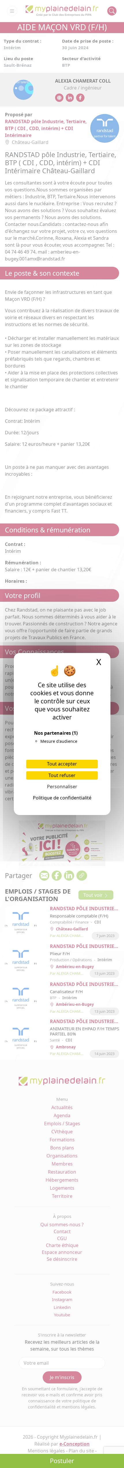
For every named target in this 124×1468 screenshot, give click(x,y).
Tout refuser (62, 775)
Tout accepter (62, 764)
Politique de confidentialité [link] (62, 798)
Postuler (62, 1460)
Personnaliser (62, 786)
